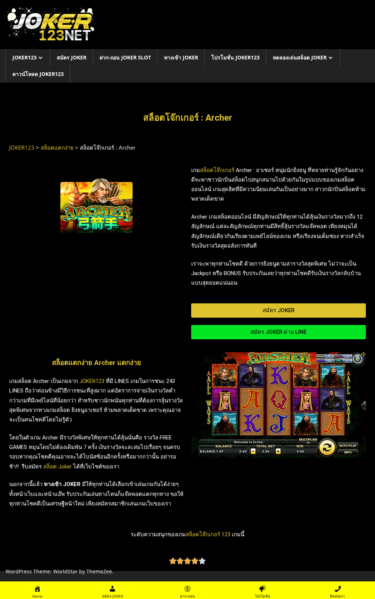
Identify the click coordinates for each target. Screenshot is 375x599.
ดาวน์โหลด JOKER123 (38, 73)
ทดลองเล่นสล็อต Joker (300, 57)
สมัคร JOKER (71, 57)
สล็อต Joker (57, 466)
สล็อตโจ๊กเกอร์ (217, 170)
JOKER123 (24, 57)
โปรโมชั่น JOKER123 (235, 57)
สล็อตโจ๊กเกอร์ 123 (208, 534)
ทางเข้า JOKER (181, 57)
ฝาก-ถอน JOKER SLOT (125, 57)
